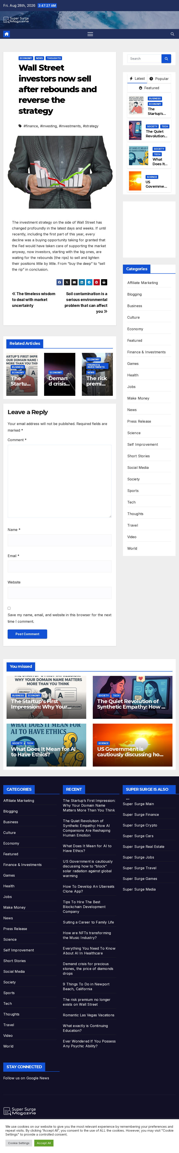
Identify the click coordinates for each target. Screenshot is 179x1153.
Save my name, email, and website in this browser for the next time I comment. (59, 618)
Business (18, 367)
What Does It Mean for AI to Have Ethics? (43, 752)
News (39, 58)
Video (132, 537)
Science (152, 177)
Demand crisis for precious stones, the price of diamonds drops (88, 969)
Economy (26, 58)
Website (14, 582)
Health (132, 375)
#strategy (90, 126)
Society (152, 126)
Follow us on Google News (26, 1078)
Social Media (138, 467)
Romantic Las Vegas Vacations (88, 1015)
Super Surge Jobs (138, 857)
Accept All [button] (44, 1143)
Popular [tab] (161, 79)
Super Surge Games (140, 878)
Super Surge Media (139, 889)
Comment (17, 440)
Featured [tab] (151, 88)
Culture (133, 317)
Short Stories (138, 456)
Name (14, 529)
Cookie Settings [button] (18, 1143)
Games (133, 363)
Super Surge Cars (138, 836)
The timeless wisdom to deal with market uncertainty (33, 299)
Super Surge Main (138, 804)
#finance (31, 126)
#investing (48, 126)
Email (13, 556)
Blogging (134, 294)
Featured (134, 340)
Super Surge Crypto (140, 825)
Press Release (139, 421)
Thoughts (54, 58)
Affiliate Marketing (142, 283)
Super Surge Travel (140, 868)
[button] (172, 34)
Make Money (138, 398)
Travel (132, 525)
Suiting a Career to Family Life (88, 922)
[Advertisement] (153, 228)
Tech (165, 126)
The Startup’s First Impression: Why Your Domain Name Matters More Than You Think (89, 805)
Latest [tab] (139, 78)
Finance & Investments (96, 366)
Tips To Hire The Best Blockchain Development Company (84, 907)
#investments (70, 126)
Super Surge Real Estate (144, 846)
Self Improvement (142, 444)
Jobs (131, 386)
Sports (133, 490)
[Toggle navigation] (90, 34)
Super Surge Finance (141, 814)
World (132, 548)
